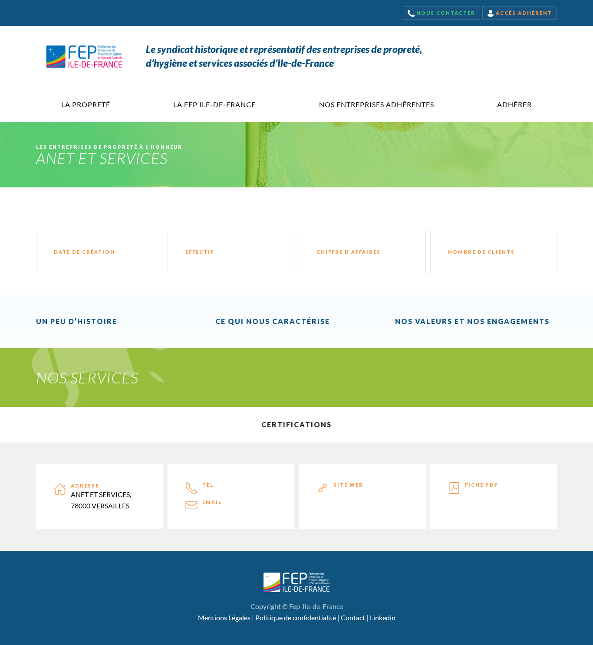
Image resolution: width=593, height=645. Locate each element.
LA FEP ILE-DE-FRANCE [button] (214, 104)
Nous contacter (445, 13)
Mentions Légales (224, 617)
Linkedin (382, 617)
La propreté (85, 104)
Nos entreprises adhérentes (376, 104)
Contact (353, 617)
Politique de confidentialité (295, 617)
